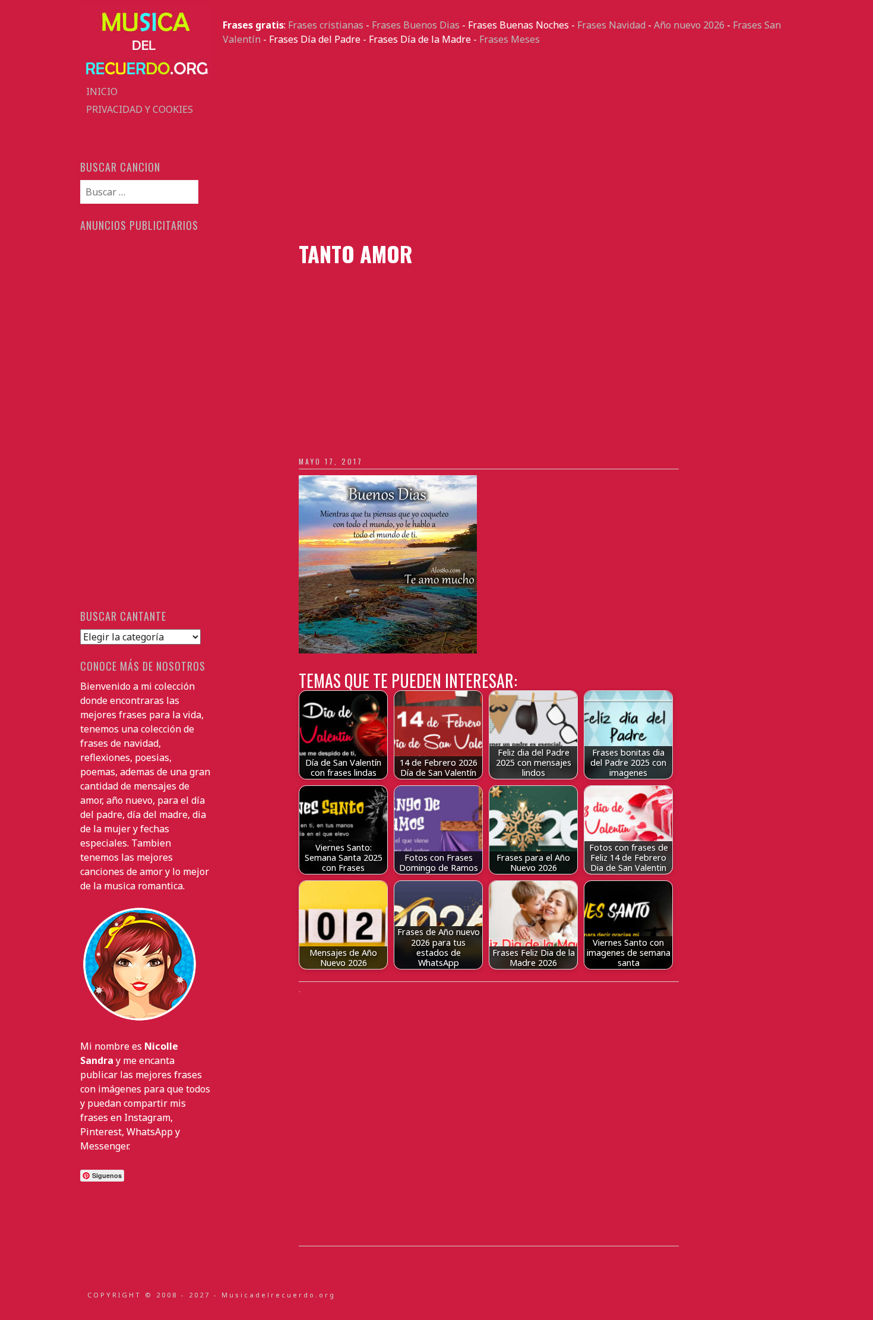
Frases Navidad (611, 24)
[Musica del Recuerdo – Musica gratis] (145, 75)
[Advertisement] (508, 144)
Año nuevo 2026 (689, 24)
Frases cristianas (325, 24)
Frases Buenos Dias (416, 24)
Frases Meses (509, 39)
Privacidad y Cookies (139, 109)
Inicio (102, 91)
